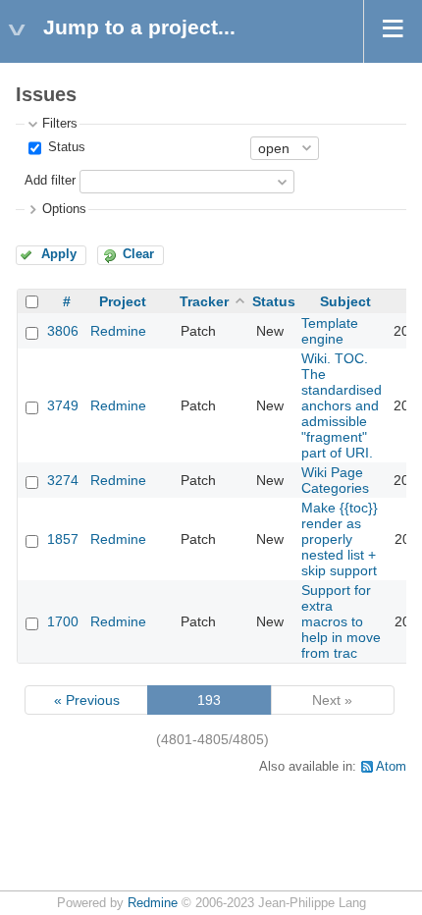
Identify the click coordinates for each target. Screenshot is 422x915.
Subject (345, 301)
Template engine (329, 331)
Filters (60, 124)
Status (64, 147)
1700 (63, 621)
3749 (63, 405)
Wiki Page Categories (335, 480)
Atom (391, 767)
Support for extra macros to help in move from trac (341, 621)
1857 (63, 539)
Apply (59, 254)
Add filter (50, 181)
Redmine (118, 331)
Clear (138, 254)
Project (122, 301)
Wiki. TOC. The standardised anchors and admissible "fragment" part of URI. (341, 405)
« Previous (87, 700)
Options (64, 209)
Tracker (204, 301)
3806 (63, 331)
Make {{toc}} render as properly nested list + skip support (339, 539)
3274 (63, 480)
